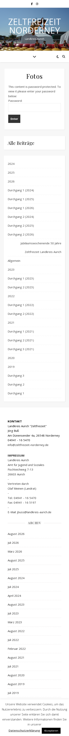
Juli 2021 (13, 666)
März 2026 (15, 551)
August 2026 (16, 534)
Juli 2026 (13, 543)
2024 (11, 164)
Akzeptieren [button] (51, 730)
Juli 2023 (13, 613)
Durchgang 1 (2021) (21, 331)
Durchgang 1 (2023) (21, 278)
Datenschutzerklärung (24, 730)
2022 (11, 296)
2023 (11, 269)
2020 (11, 358)
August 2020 (16, 675)
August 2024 (16, 578)
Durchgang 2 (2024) (21, 217)
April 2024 (14, 596)
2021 (11, 322)
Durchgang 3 (16, 375)
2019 (11, 367)
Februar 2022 (17, 649)
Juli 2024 (13, 587)
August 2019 (16, 684)
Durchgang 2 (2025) (21, 225)
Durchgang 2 (16, 384)
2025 (11, 172)
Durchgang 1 (16, 393)
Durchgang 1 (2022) (21, 305)
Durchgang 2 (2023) (21, 287)
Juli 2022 (13, 640)
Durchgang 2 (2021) (21, 340)
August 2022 (16, 631)
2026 (11, 181)
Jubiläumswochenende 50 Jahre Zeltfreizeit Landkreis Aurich (41, 247)
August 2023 (16, 604)
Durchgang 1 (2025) (21, 199)
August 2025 (16, 560)
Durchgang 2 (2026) (21, 234)
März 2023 (15, 622)
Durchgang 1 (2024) (21, 190)
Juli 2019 (13, 693)
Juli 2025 (13, 569)
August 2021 (16, 657)
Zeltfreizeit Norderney (34, 26)
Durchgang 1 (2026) (21, 208)
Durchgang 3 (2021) (21, 349)
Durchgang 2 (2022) (21, 314)
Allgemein (14, 261)
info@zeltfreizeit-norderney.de (28, 445)
